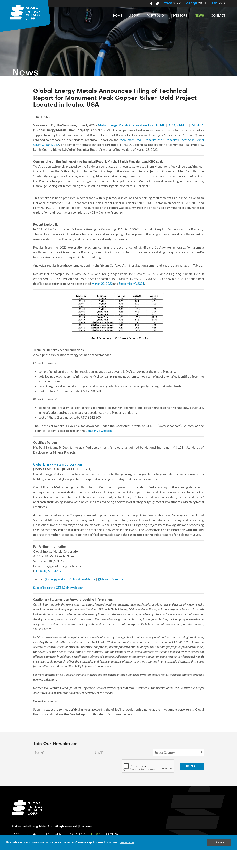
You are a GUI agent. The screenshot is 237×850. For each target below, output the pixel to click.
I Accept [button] (219, 842)
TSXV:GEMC (156, 125)
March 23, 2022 (102, 283)
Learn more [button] (127, 842)
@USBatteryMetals (82, 579)
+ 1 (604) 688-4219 (48, 571)
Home (117, 15)
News (199, 15)
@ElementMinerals (111, 579)
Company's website (98, 430)
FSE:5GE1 (197, 125)
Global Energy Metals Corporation (122, 125)
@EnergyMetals (56, 579)
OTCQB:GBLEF (177, 125)
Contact (218, 15)
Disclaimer (85, 826)
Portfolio (155, 15)
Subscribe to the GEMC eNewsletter (58, 587)
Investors (179, 15)
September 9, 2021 (131, 283)
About (134, 15)
